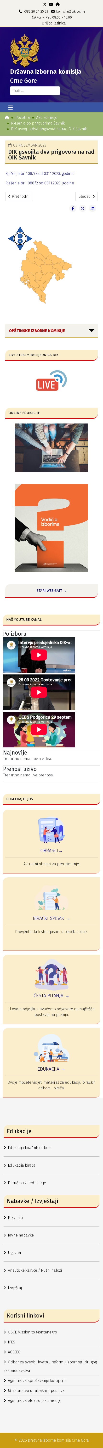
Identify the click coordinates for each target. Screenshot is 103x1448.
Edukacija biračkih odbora (30, 1147)
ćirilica (47, 23)
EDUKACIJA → (51, 1069)
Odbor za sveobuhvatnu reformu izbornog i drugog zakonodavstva (50, 1366)
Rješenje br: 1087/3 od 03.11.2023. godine (39, 173)
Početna (22, 117)
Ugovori (14, 1253)
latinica (59, 23)
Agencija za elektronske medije (34, 1400)
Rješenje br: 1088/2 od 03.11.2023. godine (39, 183)
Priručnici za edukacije (27, 1183)
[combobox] (35, 90)
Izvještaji (15, 1288)
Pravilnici (15, 1217)
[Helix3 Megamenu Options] (10, 107)
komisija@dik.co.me (70, 12)
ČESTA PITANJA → (51, 995)
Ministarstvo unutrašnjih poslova (36, 1390)
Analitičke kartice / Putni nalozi (35, 1270)
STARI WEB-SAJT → (52, 590)
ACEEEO (14, 1352)
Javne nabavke (21, 1235)
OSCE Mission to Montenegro (32, 1332)
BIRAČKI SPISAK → (51, 918)
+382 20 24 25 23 (36, 12)
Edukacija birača (21, 1165)
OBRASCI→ (51, 850)
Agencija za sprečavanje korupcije (37, 1380)
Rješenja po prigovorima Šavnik (38, 123)
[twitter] (44, 4)
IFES (11, 1342)
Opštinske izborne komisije (37, 330)
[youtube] (51, 4)
